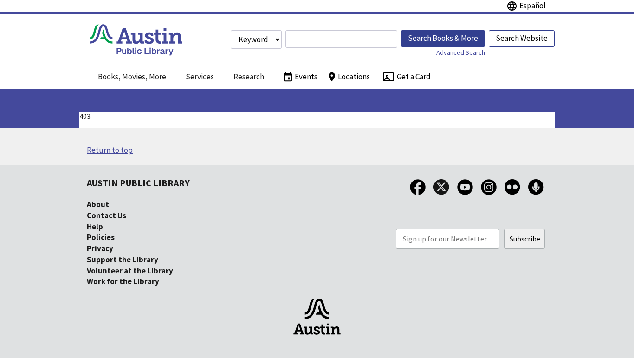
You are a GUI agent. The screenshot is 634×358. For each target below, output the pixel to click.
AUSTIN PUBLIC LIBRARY (138, 183)
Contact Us (106, 215)
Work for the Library (123, 281)
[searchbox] (341, 39)
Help (95, 226)
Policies (101, 237)
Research (248, 77)
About (98, 204)
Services (200, 77)
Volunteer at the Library (130, 271)
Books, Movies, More (132, 77)
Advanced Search (460, 52)
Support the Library (122, 259)
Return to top (110, 150)
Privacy (100, 248)
